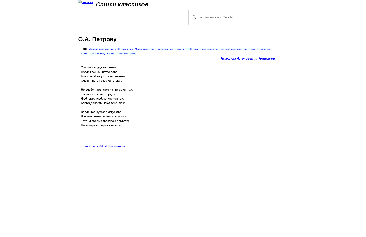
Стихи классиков (126, 53)
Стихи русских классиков (204, 49)
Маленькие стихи (144, 49)
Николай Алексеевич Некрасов (248, 58)
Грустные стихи (164, 49)
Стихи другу (181, 49)
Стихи (252, 49)
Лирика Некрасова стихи (102, 49)
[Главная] (85, 2)
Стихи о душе (125, 49)
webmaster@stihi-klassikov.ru (105, 146)
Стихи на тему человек (102, 53)
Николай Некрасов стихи (233, 49)
